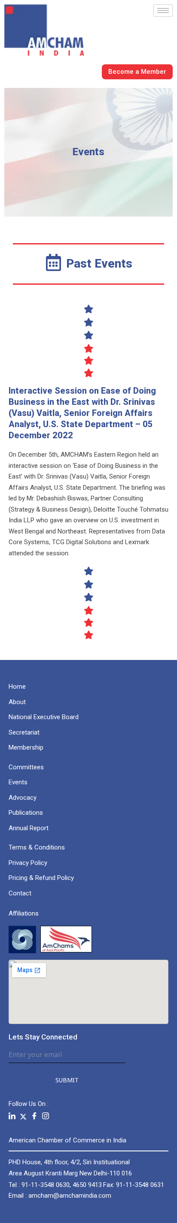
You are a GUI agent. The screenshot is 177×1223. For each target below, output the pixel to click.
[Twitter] (23, 1116)
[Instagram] (45, 1116)
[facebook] (34, 1116)
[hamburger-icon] (163, 10)
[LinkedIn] (12, 1116)
